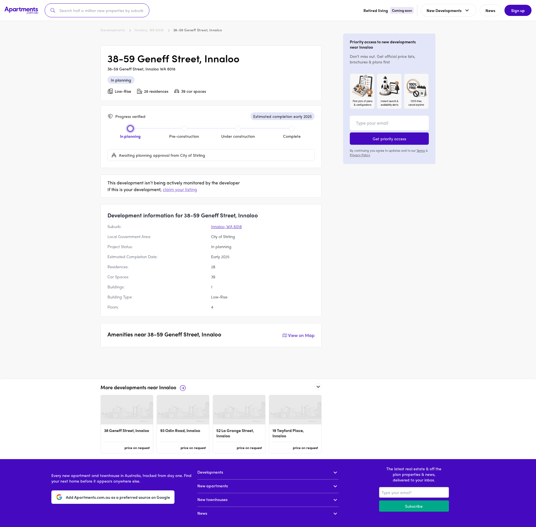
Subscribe (414, 506)
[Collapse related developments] (318, 386)
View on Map (301, 335)
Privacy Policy (360, 155)
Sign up (518, 10)
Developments (112, 29)
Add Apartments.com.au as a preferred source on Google (118, 497)
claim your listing (180, 189)
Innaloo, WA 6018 (149, 29)
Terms (421, 150)
